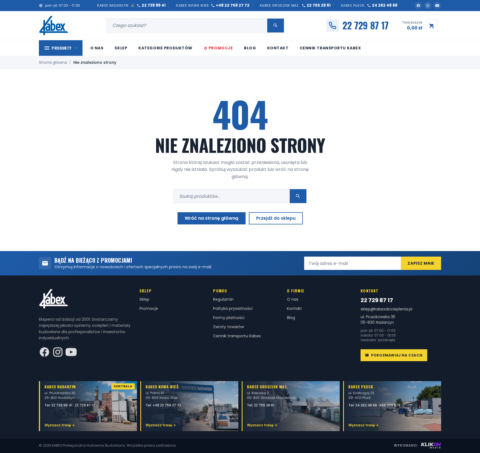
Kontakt (278, 48)
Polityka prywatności (232, 308)
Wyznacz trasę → (59, 425)
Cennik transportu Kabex (330, 48)
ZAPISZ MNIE (421, 263)
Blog (250, 48)
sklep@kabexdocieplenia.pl (386, 309)
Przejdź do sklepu (276, 218)
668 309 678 (389, 405)
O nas (97, 48)
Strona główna (53, 62)
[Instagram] (428, 5)
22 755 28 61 (264, 405)
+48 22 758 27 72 (166, 405)
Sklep (120, 48)
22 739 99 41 (62, 405)
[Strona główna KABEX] (54, 26)
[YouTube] (437, 5)
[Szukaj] (275, 25)
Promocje (221, 48)
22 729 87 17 (377, 300)
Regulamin (223, 299)
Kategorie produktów (165, 48)
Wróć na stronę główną (211, 218)
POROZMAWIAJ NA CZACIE (397, 355)
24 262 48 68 (366, 405)
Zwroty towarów (228, 327)
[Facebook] (418, 5)
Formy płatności (228, 317)
